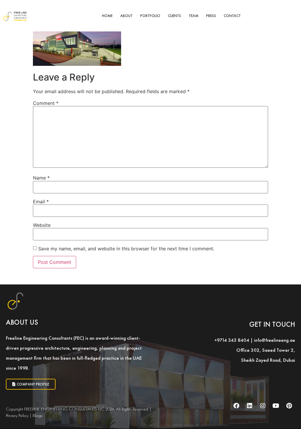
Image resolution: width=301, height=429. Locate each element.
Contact (232, 15)
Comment (45, 103)
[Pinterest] (289, 406)
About (126, 15)
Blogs (37, 415)
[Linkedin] (249, 406)
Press (211, 15)
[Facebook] (236, 406)
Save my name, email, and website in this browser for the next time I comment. (126, 248)
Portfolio (150, 15)
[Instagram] (263, 406)
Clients (174, 15)
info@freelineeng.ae (274, 340)
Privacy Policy (17, 415)
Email (41, 201)
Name (41, 177)
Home (107, 15)
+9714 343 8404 (231, 340)
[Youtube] (276, 406)
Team (193, 15)
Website (42, 225)
